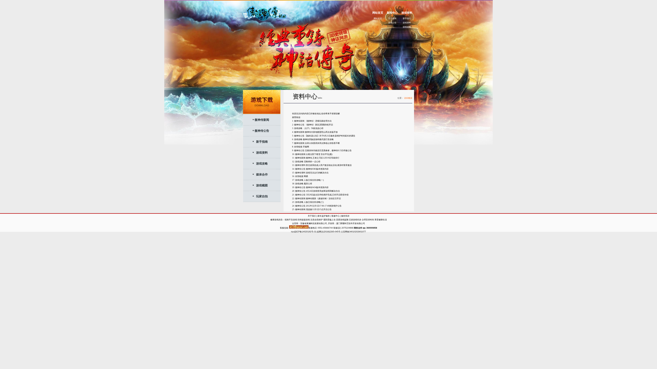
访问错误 (408, 98)
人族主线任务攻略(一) (314, 180)
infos (319, 98)
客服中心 (335, 216)
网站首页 (378, 18)
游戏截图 (262, 185)
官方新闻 (392, 18)
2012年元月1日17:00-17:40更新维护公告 (324, 206)
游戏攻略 (407, 27)
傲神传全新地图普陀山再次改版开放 (321, 132)
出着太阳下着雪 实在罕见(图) (319, 154)
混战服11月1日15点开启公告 (319, 209)
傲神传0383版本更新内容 (317, 169)
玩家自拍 (262, 196)
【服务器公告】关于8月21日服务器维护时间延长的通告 (330, 136)
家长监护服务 (324, 216)
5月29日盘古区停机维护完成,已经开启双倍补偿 (327, 195)
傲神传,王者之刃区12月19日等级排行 (322, 158)
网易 (306, 176)
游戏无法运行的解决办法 (317, 173)
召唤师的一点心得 (312, 161)
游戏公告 (392, 23)
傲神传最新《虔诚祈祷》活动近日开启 (323, 198)
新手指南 (262, 141)
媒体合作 (262, 174)
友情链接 (298, 147)
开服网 (306, 147)
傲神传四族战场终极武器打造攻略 (318, 139)
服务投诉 (345, 216)
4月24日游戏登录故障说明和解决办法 (323, 191)
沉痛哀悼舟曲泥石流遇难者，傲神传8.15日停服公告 (328, 150)
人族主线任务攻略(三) (314, 202)
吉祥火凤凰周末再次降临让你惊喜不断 (322, 143)
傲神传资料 (300, 165)
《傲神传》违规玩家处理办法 (318, 121)
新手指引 (407, 18)
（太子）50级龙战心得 (313, 128)
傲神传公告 (262, 130)
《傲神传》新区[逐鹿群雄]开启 (319, 125)
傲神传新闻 (262, 119)
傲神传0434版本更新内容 (317, 187)
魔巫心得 (308, 183)
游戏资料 (407, 23)
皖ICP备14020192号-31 (305, 231)
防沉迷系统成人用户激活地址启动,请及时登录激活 (329, 165)
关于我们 (312, 216)
